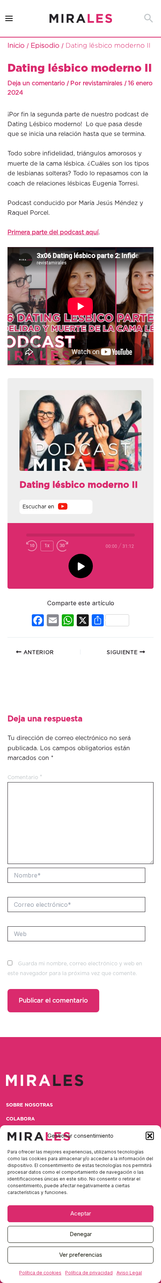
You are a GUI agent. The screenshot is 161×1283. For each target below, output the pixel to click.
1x (47, 545)
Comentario (24, 777)
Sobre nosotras (29, 1105)
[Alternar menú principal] (9, 18)
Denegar (81, 1234)
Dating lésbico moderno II (78, 485)
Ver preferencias (80, 1254)
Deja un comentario (36, 83)
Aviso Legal (129, 1272)
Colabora (20, 1119)
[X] (82, 621)
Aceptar (80, 1213)
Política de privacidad (89, 1272)
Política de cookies (40, 1272)
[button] (150, 1136)
